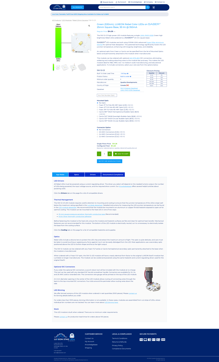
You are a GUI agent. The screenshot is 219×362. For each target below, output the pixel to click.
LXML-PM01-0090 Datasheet (130, 90)
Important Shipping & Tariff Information (149, 14)
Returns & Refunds (119, 342)
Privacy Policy (117, 345)
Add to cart (122, 154)
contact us (133, 293)
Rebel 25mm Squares (80, 20)
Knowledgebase (125, 186)
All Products (77, 7)
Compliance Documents (121, 349)
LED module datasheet (67, 207)
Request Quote (108, 2)
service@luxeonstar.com (60, 352)
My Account (89, 341)
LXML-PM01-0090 (147, 35)
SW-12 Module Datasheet (129, 88)
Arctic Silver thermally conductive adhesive (75, 216)
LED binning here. (111, 302)
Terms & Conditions (119, 338)
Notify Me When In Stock (110, 161)
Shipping (88, 348)
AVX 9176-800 (134, 58)
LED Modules (67, 20)
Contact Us (89, 338)
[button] (89, 25)
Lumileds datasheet (95, 205)
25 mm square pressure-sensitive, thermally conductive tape (82, 214)
